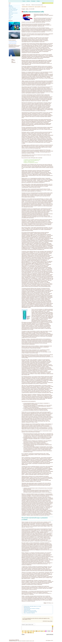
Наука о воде (11, 16)
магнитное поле (31, 6)
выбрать (23, 634)
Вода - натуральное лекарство (29, 612)
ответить (24, 621)
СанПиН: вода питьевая (12, 43)
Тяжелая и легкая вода (12, 8)
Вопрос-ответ (11, 14)
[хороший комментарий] (51, 617)
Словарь (38, 1)
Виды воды (10, 5)
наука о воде (43, 6)
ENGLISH (10, 17)
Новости (10, 15)
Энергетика (10, 11)
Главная (23, 1)
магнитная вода (25, 6)
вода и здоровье (38, 6)
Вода (9, 4)
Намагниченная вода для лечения (30, 610)
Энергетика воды (27, 609)
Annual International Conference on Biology (31, 608)
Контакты (28, 1)
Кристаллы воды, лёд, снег (13, 10)
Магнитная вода (27, 607)
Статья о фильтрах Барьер (13, 41)
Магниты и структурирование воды (30, 611)
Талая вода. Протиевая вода (13, 9)
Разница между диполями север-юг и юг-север (32, 606)
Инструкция (33, 1)
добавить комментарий (50, 634)
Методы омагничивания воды (37, 4)
